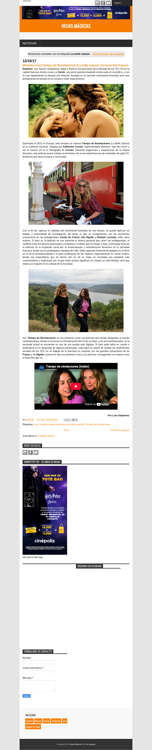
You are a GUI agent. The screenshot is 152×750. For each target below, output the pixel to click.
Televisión (56, 721)
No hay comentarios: (48, 419)
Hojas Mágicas (76, 25)
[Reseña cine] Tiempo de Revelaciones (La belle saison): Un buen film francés (76, 65)
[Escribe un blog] (67, 419)
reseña (80, 424)
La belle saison (47, 424)
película (61, 424)
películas (71, 424)
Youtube (108, 3)
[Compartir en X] (70, 419)
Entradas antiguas (119, 430)
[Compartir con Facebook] (73, 419)
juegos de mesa (33, 727)
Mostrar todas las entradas (108, 53)
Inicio (66, 430)
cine (36, 424)
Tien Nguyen (90, 744)
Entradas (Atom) (46, 436)
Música (38, 721)
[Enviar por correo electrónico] (65, 419)
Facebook (103, 3)
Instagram (97, 3)
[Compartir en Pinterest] (76, 419)
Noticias (30, 43)
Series (46, 721)
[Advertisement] (45, 584)
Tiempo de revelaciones (97, 424)
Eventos (29, 721)
